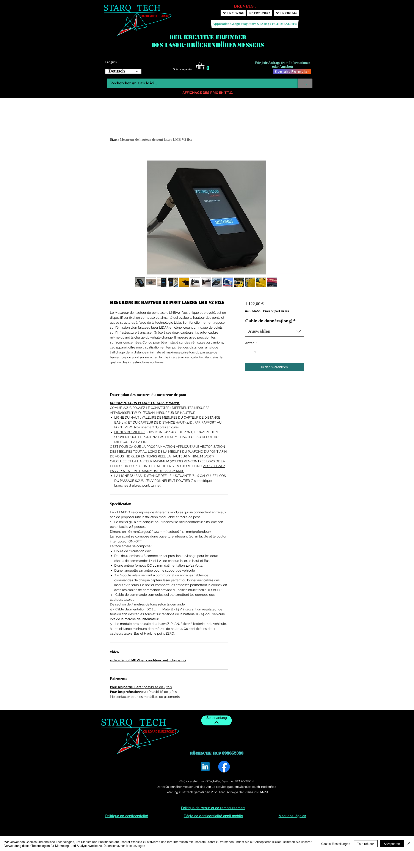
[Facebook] (224, 766)
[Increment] (261, 352)
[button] (205, 66)
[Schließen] (408, 844)
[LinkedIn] (205, 766)
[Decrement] (249, 352)
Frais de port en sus (276, 311)
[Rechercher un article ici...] (305, 83)
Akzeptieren (392, 844)
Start (113, 139)
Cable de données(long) (270, 320)
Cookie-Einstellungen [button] (335, 844)
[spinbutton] (255, 352)
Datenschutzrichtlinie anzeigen (124, 845)
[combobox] (274, 331)
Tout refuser (365, 844)
